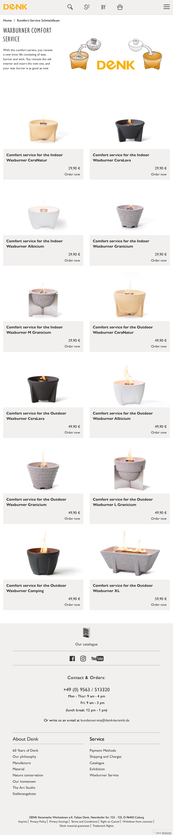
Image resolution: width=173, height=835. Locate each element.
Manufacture (22, 762)
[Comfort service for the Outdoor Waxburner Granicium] (43, 468)
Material (18, 768)
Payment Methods (103, 750)
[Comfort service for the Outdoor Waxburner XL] (130, 555)
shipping (166, 832)
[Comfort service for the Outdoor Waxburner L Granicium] (130, 468)
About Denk (25, 738)
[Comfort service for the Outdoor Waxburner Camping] (43, 555)
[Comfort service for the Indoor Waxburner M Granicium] (43, 296)
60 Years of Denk (25, 750)
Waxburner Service (104, 774)
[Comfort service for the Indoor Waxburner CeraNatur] (43, 124)
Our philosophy (24, 756)
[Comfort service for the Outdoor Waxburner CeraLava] (43, 382)
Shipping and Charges (106, 756)
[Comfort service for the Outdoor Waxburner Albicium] (130, 382)
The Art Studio (24, 787)
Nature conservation (28, 774)
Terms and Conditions (84, 821)
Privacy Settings (58, 821)
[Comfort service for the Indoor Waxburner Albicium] (43, 210)
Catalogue (97, 762)
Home (7, 20)
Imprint (22, 821)
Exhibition (97, 768)
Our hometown (24, 781)
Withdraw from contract (138, 821)
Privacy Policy (38, 821)
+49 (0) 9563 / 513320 (86, 689)
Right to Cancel (110, 821)
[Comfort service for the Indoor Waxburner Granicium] (130, 210)
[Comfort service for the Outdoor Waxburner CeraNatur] (130, 296)
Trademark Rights (103, 825)
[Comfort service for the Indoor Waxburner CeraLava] (130, 124)
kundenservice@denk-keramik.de (105, 719)
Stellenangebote (24, 793)
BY (103, 7)
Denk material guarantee (74, 825)
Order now (72, 174)
